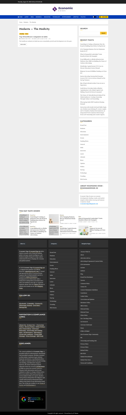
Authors (82, 271)
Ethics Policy (84, 315)
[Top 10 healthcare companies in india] (47, 34)
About (82, 255)
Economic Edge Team (25, 38)
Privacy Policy (84, 344)
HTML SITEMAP (84, 331)
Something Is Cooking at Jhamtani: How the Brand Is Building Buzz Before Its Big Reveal (92, 45)
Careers (82, 280)
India (32, 17)
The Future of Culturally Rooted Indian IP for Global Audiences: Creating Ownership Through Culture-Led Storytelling (92, 97)
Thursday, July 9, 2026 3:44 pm (68, 233)
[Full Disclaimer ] (31, 385)
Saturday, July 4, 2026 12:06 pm (98, 233)
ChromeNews (67, 413)
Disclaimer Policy (85, 302)
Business (38, 17)
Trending (22, 34)
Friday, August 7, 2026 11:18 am (87, 222)
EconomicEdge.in (34, 251)
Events (82, 138)
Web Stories (83, 179)
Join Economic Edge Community (89, 334)
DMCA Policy (84, 306)
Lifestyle (75, 17)
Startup (82, 170)
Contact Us (83, 286)
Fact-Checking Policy (86, 318)
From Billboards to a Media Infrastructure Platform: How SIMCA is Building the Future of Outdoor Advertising (93, 61)
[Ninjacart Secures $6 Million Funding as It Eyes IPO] (83, 230)
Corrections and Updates (87, 299)
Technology (56, 17)
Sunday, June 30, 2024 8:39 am (40, 38)
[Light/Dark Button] (94, 17)
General (82, 144)
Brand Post (83, 125)
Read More (23, 44)
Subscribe (104, 17)
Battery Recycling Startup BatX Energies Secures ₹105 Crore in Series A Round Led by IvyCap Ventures (92, 78)
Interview (83, 150)
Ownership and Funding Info (88, 341)
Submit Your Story (85, 360)
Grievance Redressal (86, 325)
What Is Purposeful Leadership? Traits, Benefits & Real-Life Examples (91, 219)
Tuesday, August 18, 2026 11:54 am (68, 223)
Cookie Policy (84, 296)
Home (20, 17)
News (26, 34)
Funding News (84, 141)
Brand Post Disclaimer (86, 277)
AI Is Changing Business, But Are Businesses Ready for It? (67, 218)
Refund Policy (84, 350)
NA (81, 337)
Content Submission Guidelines (89, 290)
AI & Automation (85, 264)
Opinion (82, 163)
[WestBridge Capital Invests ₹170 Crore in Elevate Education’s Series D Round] (54, 230)
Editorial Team (84, 312)
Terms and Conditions (86, 363)
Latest (27, 17)
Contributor (83, 293)
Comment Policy (85, 283)
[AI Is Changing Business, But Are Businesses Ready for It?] (54, 219)
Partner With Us (85, 252)
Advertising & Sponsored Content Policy (91, 261)
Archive (82, 267)
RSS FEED (83, 353)
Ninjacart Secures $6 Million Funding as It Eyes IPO (97, 229)
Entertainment (66, 17)
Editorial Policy (84, 309)
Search (84, 28)
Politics (83, 17)
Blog (81, 274)
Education (47, 17)
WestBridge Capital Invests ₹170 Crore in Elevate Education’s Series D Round (68, 229)
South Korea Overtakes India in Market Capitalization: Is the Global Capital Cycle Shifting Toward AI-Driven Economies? (91, 90)
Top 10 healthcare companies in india (33, 37)
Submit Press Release (86, 356)
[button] (97, 17)
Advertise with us (85, 258)
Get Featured (84, 321)
